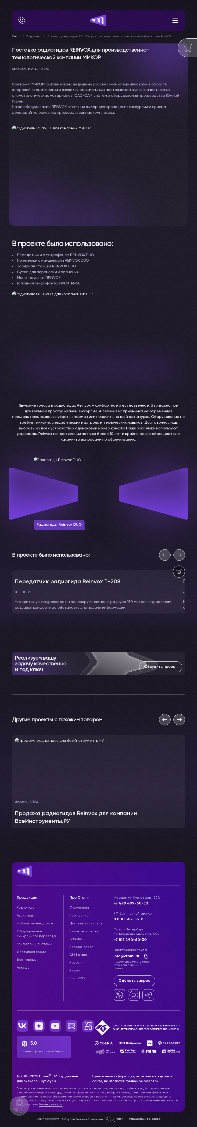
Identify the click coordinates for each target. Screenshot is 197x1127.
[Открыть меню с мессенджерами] (19, 1106)
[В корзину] (179, 572)
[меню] (175, 20)
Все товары (27, 959)
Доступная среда (31, 952)
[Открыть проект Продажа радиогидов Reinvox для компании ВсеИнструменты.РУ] (98, 781)
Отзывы (75, 939)
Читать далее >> (50, 1104)
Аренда (23, 967)
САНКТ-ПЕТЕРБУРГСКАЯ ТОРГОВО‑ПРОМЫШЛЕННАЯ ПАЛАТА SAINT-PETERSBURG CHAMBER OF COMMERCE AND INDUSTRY (146, 1027)
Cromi (16, 36)
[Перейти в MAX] (134, 995)
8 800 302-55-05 (130, 919)
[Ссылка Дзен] (39, 1026)
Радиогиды (26, 907)
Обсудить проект (160, 667)
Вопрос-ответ (81, 947)
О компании (79, 907)
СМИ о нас (78, 955)
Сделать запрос (134, 981)
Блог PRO (77, 978)
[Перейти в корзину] (187, 47)
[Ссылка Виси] (88, 1026)
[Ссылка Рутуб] (71, 1026)
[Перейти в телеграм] (148, 995)
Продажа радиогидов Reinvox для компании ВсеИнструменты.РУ (76, 817)
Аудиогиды (25, 915)
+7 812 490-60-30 (130, 940)
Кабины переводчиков (35, 923)
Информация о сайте (144, 1119)
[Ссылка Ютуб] (55, 1026)
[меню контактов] (21, 20)
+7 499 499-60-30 (131, 903)
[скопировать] (144, 956)
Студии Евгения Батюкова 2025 (93, 1119)
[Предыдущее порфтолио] (165, 719)
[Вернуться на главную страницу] (98, 876)
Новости (76, 962)
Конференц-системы (34, 944)
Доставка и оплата (85, 923)
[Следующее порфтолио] (179, 719)
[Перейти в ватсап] (119, 995)
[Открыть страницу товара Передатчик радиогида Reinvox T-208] (96, 592)
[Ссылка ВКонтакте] (22, 1026)
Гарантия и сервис (84, 931)
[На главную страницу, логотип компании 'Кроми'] (98, 20)
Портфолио (33, 36)
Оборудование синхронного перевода (36, 934)
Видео (74, 970)
